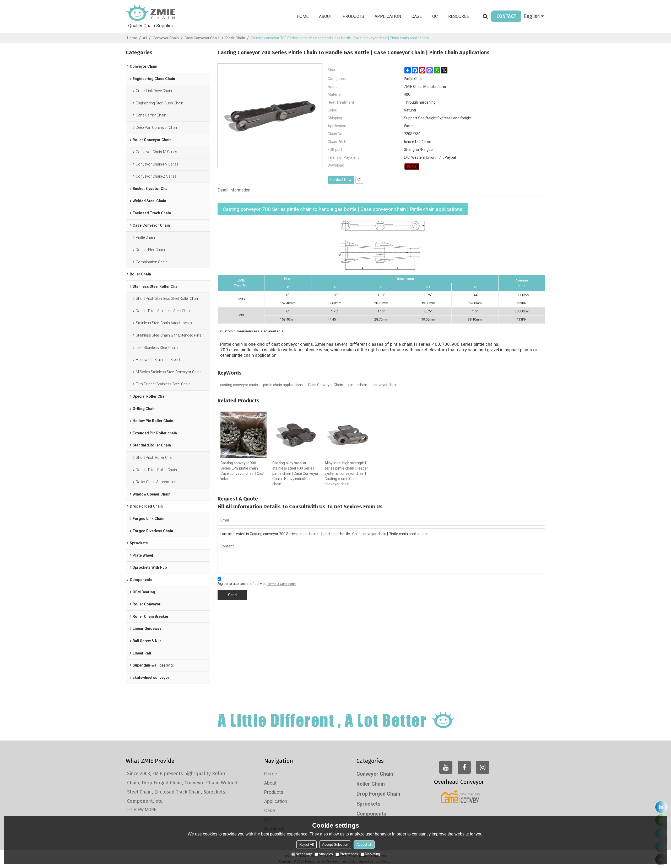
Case (417, 16)
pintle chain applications (283, 385)
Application (388, 16)
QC (435, 16)
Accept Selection (335, 844)
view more (145, 809)
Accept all (364, 844)
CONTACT (506, 16)
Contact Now (340, 180)
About (325, 16)
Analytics (326, 854)
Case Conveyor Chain (202, 38)
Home (303, 16)
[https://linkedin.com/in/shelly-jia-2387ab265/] (661, 807)
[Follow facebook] (464, 767)
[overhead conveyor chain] (460, 796)
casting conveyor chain (239, 385)
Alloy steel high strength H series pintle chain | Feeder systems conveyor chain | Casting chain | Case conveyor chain (346, 473)
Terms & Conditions (281, 584)
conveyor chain (384, 385)
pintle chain (357, 385)
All (145, 38)
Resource (458, 16)
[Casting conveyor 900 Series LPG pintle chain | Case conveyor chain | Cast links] (243, 435)
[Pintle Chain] (411, 166)
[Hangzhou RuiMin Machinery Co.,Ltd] (151, 13)
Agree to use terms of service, (257, 584)
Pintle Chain (235, 38)
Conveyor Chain (166, 38)
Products (353, 16)
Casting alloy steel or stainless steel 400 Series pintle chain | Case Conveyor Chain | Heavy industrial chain (295, 473)
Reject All (306, 844)
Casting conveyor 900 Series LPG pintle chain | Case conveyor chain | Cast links (242, 471)
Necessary (304, 854)
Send (232, 595)
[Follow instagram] (482, 767)
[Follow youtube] (445, 767)
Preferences (349, 854)
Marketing (372, 854)
